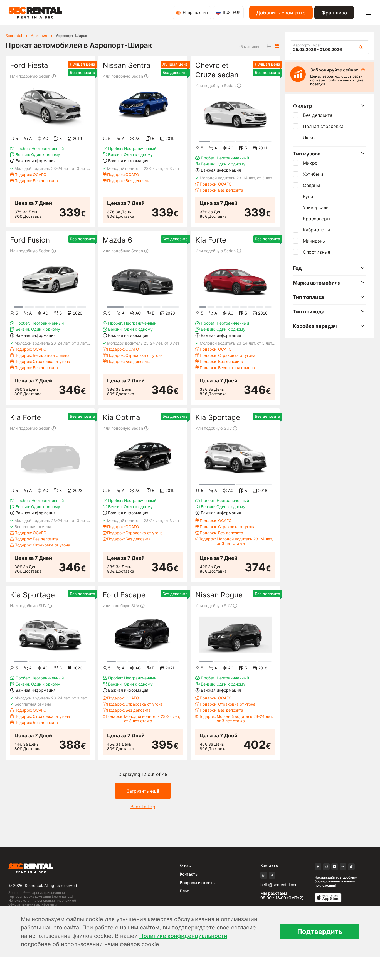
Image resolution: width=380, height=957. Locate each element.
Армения (39, 36)
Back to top (142, 806)
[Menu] (368, 12)
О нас (185, 865)
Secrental (14, 36)
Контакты (189, 874)
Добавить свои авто (281, 13)
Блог (184, 891)
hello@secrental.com (279, 884)
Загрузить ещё (143, 791)
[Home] (35, 13)
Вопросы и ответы (198, 882)
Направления (195, 12)
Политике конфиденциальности (183, 936)
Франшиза (334, 13)
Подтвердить (319, 932)
